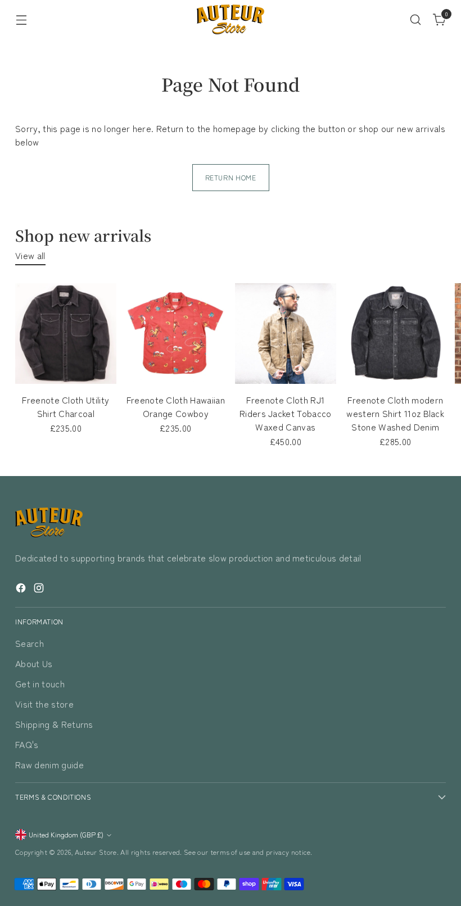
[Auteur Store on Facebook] (22, 589)
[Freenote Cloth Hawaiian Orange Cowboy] (176, 333)
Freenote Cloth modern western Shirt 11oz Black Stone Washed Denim (395, 413)
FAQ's (27, 744)
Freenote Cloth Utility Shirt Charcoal (65, 406)
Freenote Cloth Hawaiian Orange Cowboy (175, 406)
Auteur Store (96, 852)
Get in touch (40, 683)
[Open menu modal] (21, 19)
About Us (34, 663)
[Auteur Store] (230, 19)
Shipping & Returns (54, 724)
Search (29, 643)
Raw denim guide (49, 764)
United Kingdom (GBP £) (66, 835)
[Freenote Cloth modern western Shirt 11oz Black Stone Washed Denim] (395, 333)
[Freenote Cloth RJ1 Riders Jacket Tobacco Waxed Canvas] (285, 333)
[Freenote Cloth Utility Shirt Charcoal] (65, 333)
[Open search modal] (415, 19)
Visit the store (44, 703)
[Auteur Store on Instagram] (40, 589)
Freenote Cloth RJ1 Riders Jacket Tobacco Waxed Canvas (285, 413)
